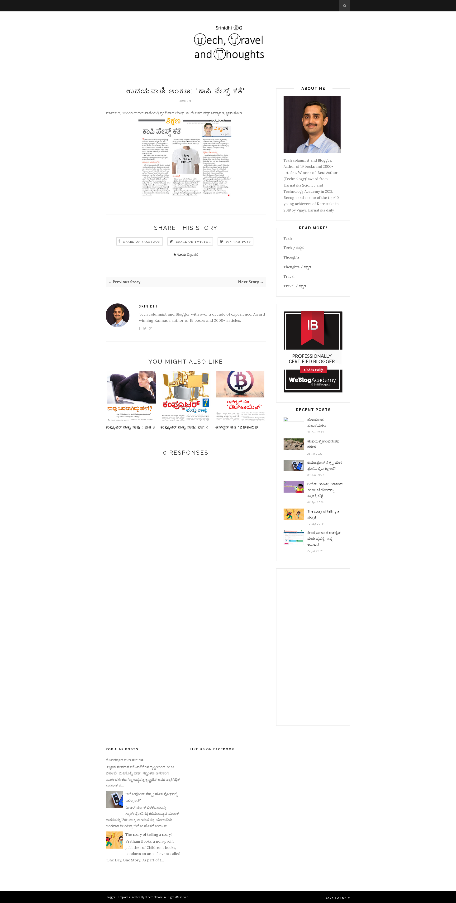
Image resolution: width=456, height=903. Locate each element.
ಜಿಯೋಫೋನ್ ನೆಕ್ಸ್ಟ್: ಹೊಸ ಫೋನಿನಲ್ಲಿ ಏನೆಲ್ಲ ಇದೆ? (324, 465)
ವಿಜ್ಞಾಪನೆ (192, 254)
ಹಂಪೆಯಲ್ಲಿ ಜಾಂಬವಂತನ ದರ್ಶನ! (323, 444)
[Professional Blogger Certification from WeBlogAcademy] (313, 391)
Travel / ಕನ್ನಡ (295, 286)
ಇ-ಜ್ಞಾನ (227, 113)
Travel (289, 276)
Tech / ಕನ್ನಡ (294, 247)
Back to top (336, 897)
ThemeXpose (154, 897)
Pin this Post (238, 241)
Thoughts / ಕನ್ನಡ (297, 267)
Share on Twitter (193, 241)
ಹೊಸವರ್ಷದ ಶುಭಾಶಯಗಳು (316, 423)
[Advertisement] (313, 647)
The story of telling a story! (323, 514)
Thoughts (291, 257)
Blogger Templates (118, 897)
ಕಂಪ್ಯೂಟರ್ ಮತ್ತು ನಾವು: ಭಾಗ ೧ (185, 427)
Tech (288, 238)
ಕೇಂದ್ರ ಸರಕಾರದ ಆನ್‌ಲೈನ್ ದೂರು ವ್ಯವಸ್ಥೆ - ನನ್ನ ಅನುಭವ (324, 538)
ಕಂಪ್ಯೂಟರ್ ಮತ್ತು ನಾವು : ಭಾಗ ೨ (130, 427)
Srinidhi (148, 306)
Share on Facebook (141, 241)
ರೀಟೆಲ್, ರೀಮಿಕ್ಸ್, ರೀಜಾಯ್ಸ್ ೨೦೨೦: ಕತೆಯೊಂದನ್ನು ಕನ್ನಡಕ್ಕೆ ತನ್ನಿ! (325, 490)
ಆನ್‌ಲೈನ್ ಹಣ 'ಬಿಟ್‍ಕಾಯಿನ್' (237, 427)
